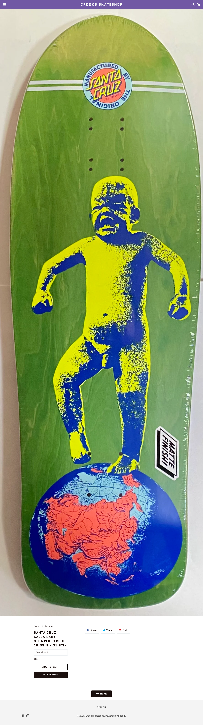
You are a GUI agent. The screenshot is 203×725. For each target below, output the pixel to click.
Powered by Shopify (115, 715)
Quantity (40, 652)
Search (101, 707)
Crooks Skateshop (101, 4)
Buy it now (50, 674)
